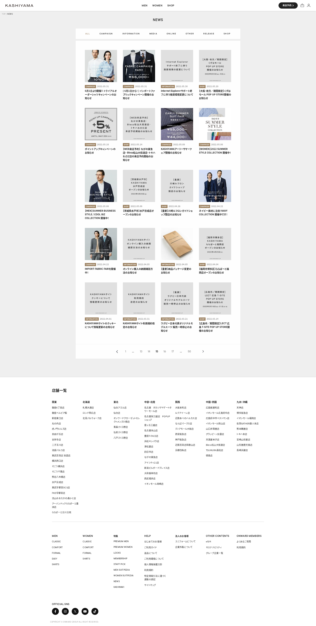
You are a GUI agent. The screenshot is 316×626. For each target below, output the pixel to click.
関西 (177, 402)
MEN (55, 536)
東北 (116, 402)
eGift (208, 541)
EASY (54, 558)
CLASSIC (56, 541)
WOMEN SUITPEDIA (123, 575)
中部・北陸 (149, 402)
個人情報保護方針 (153, 564)
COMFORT (57, 547)
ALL (87, 33)
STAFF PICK (119, 564)
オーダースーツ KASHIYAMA (19, 5)
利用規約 (148, 570)
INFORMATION (131, 33)
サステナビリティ (214, 547)
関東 (54, 402)
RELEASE (208, 33)
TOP (4, 13)
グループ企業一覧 (214, 553)
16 (164, 351)
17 (173, 351)
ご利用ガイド (150, 547)
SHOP (227, 33)
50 (189, 351)
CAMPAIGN (106, 33)
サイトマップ (150, 585)
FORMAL (56, 553)
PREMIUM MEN (121, 541)
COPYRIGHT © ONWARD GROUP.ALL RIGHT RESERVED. (74, 621)
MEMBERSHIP (120, 558)
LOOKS (117, 552)
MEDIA (153, 33)
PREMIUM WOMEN (123, 547)
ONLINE (171, 33)
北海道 (86, 402)
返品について (150, 553)
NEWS (117, 581)
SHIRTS (55, 564)
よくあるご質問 (244, 541)
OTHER (190, 33)
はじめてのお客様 (153, 541)
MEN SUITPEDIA (122, 569)
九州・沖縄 (242, 402)
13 (141, 351)
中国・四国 (211, 402)
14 (149, 351)
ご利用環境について (154, 558)
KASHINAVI (119, 587)
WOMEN (88, 536)
